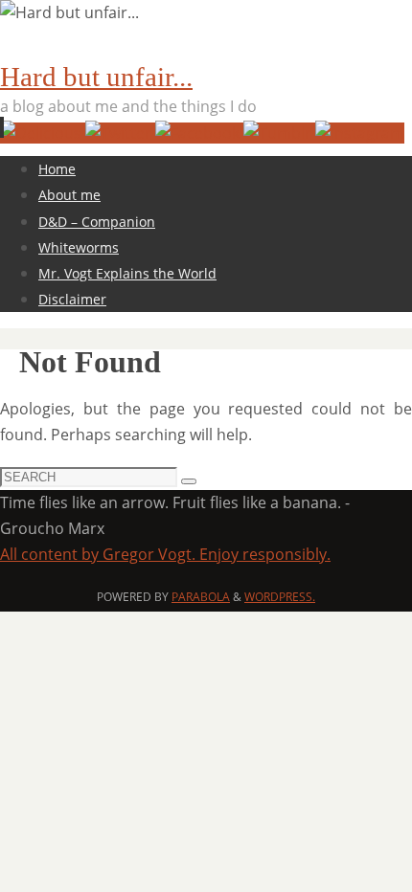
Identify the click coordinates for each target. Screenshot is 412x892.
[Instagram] (359, 133)
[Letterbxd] (42, 133)
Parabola (201, 597)
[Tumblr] (279, 133)
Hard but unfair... (96, 76)
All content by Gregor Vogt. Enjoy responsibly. (165, 554)
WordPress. (279, 597)
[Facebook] (199, 133)
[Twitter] (120, 133)
